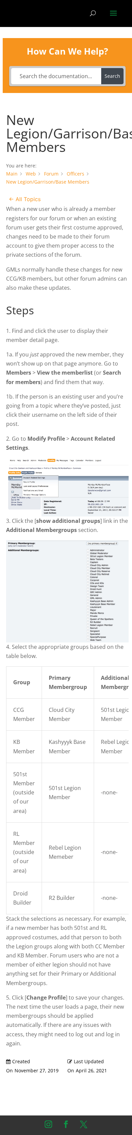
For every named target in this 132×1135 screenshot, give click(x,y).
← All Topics (25, 199)
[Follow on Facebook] (66, 1124)
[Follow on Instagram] (48, 1124)
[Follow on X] (83, 1124)
